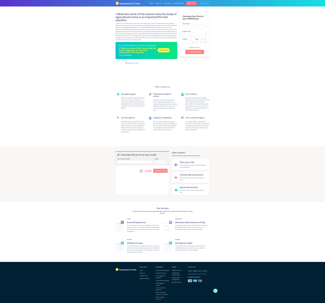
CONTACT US (143, 276)
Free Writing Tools (178, 3)
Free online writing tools (162, 270)
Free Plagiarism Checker (160, 284)
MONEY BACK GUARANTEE (176, 278)
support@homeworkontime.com (197, 274)
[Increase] (205, 42)
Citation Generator (161, 273)
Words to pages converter (160, 298)
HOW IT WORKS (144, 278)
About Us (158, 3)
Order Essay (164, 50)
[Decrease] (197, 42)
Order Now (191, 3)
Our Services (167, 3)
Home (152, 3)
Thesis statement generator (160, 289)
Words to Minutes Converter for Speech (162, 293)
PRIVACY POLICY (177, 270)
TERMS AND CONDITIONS (176, 274)
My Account (204, 3)
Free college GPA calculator (160, 277)
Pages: (157, 159)
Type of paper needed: (123, 159)
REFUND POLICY (177, 282)
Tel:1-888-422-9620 (197, 271)
